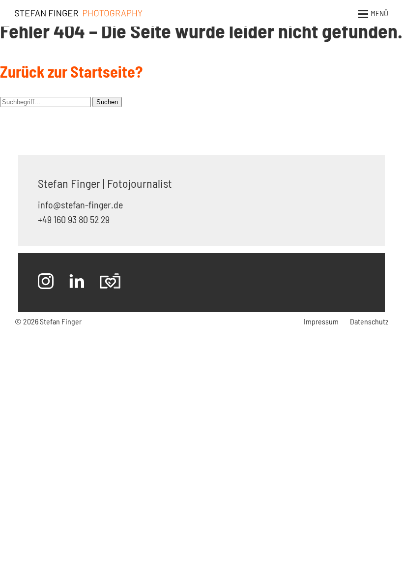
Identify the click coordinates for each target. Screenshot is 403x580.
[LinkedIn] (76, 282)
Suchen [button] (107, 102)
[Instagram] (46, 282)
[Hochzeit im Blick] (110, 282)
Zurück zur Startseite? (71, 71)
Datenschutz (369, 321)
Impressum (321, 321)
